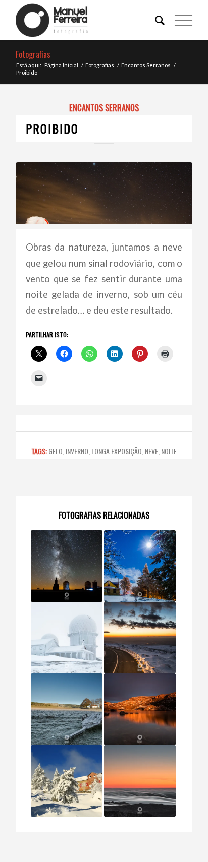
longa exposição (116, 451)
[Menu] (178, 20)
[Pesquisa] (155, 20)
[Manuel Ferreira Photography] (86, 20)
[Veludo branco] (140, 781)
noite (169, 451)
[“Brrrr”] (66, 637)
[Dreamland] (140, 566)
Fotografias (33, 54)
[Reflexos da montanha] (140, 709)
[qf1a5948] (104, 193)
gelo (55, 451)
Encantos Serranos (104, 107)
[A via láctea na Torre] (66, 566)
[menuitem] (155, 20)
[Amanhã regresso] (140, 637)
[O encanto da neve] (66, 781)
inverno (77, 451)
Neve (151, 451)
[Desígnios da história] (66, 709)
